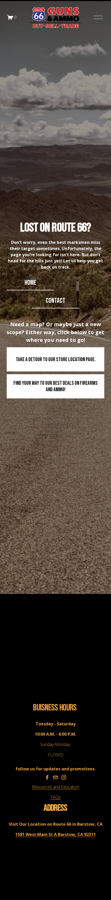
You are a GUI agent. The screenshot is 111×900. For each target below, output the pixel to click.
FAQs (56, 797)
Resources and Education (55, 787)
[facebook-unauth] (47, 777)
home (30, 283)
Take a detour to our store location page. (56, 359)
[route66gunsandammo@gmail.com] (55, 777)
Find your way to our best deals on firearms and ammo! (55, 386)
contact (55, 301)
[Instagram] (63, 777)
